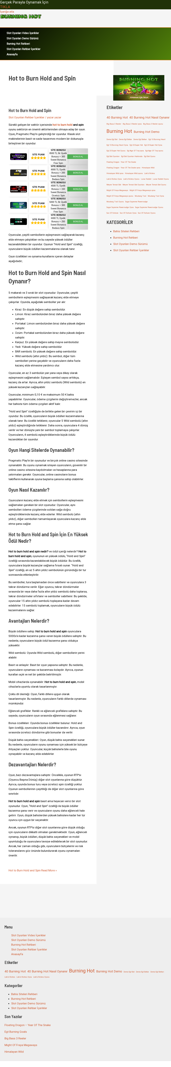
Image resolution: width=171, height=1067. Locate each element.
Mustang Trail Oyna (156, 196)
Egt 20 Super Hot (136, 145)
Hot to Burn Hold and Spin (30, 110)
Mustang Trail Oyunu (115, 202)
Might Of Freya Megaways (117, 190)
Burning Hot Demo (146, 132)
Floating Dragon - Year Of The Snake (121, 162)
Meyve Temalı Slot (114, 185)
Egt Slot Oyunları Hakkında (131, 156)
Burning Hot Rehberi (18, 43)
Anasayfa (12, 54)
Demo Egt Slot (112, 139)
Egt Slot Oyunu (149, 156)
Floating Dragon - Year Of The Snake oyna (123, 168)
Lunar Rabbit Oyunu (161, 179)
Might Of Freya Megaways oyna (142, 190)
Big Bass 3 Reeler (114, 124)
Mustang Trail (140, 196)
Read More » (33, 870)
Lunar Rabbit (146, 179)
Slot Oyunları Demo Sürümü (22, 38)
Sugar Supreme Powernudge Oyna (120, 207)
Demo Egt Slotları (140, 139)
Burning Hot (119, 131)
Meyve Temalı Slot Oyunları (133, 185)
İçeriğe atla (7, 11)
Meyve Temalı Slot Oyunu (156, 185)
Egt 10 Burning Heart (156, 139)
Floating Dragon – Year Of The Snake (28, 1025)
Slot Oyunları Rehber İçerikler (23, 49)
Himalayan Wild (148, 168)
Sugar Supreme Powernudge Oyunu (149, 207)
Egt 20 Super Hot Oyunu (116, 151)
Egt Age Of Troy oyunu (154, 151)
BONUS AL (78, 156)
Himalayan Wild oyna (115, 173)
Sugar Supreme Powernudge (136, 202)
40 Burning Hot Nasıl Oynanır (149, 117)
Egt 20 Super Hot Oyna (153, 145)
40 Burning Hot (117, 117)
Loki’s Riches (149, 173)
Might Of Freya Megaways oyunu (120, 196)
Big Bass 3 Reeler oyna (132, 124)
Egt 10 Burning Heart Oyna (117, 145)
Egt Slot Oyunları (113, 156)
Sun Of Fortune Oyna (128, 213)
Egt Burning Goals (16, 1031)
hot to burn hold (62, 124)
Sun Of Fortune (112, 213)
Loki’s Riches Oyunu (131, 179)
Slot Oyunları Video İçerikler (23, 33)
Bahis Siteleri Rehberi (126, 231)
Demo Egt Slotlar (125, 139)
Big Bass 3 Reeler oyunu (153, 124)
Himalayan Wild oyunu (134, 173)
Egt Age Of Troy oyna (135, 151)
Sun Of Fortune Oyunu (146, 213)
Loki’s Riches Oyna (114, 179)
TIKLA (5, 7)
